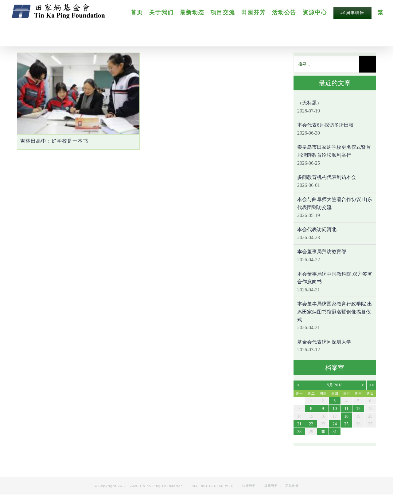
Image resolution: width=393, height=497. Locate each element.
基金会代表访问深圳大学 (324, 342)
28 (299, 431)
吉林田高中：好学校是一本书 (54, 141)
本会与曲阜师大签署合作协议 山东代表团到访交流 (334, 203)
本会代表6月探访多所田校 (325, 125)
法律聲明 (249, 485)
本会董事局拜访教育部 (321, 251)
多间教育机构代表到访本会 (326, 177)
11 (346, 408)
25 (346, 424)
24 (335, 424)
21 (299, 424)
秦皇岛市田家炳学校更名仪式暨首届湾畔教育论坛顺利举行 (334, 151)
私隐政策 (292, 485)
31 (335, 431)
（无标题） (309, 102)
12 (358, 408)
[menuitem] (140, 12)
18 (346, 416)
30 (323, 431)
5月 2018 (335, 385)
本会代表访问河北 (317, 229)
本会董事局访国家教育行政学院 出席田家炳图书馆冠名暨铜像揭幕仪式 (334, 311)
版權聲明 (271, 485)
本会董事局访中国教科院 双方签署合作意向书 (334, 278)
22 (311, 424)
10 (335, 408)
